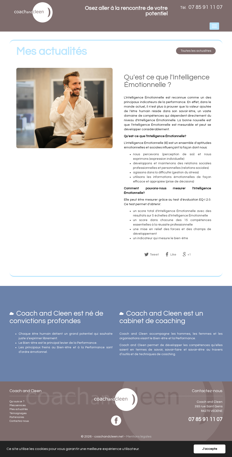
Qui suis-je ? (17, 401)
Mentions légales (138, 436)
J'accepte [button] (209, 448)
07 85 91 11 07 (205, 419)
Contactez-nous (19, 421)
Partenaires (17, 417)
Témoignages (18, 413)
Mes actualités (19, 409)
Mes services (18, 405)
